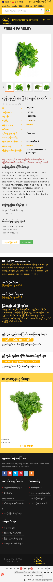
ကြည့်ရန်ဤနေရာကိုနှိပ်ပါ (12, 285)
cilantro (6, 442)
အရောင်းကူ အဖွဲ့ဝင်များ (13, 543)
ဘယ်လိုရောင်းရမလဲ (39, 503)
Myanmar (5, 439)
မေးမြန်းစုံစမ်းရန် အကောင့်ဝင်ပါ (18, 339)
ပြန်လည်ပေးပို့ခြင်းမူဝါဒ (40, 493)
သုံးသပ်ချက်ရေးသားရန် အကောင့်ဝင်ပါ (21, 361)
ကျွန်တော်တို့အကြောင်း (13, 487)
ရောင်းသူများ (9, 528)
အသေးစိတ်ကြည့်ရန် (27, 437)
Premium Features (12, 533)
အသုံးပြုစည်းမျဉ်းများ (13, 513)
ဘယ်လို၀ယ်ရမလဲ (38, 498)
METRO (29, 125)
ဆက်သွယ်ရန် (36, 487)
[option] (26, 415)
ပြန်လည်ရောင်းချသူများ (13, 538)
